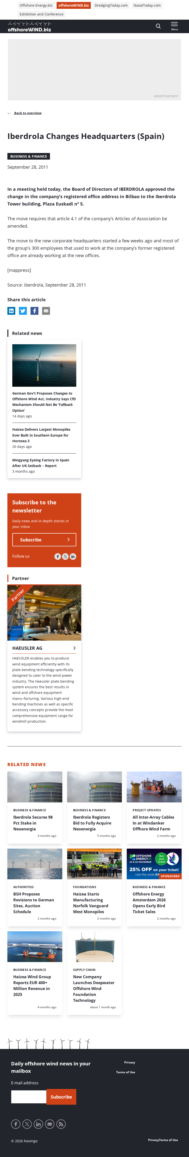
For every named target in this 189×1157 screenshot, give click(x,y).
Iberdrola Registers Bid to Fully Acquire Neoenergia (92, 823)
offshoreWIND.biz (74, 5)
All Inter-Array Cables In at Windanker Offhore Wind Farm (153, 823)
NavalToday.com (147, 5)
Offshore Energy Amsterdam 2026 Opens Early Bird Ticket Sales (149, 902)
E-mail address (24, 1083)
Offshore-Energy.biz (36, 5)
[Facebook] (57, 556)
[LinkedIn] (73, 556)
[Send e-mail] (49, 1124)
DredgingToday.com (111, 5)
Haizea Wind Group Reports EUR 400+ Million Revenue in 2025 (32, 985)
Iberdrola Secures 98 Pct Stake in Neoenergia (33, 823)
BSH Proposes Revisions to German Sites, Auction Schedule (33, 902)
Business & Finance (28, 156)
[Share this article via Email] (46, 311)
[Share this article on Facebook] (34, 311)
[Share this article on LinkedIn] (11, 311)
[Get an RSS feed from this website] (61, 1124)
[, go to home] (29, 26)
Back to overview (28, 113)
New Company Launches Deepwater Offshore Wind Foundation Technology (93, 988)
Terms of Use (125, 1072)
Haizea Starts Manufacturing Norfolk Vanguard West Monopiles (90, 902)
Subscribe (31, 540)
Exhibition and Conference (41, 14)
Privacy (129, 1062)
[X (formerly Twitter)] (65, 556)
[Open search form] (158, 26)
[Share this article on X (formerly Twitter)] (23, 311)
